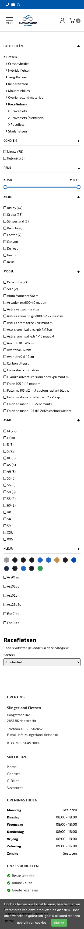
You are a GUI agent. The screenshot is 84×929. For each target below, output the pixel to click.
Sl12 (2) (12, 289)
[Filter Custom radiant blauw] (23, 568)
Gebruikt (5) (15, 158)
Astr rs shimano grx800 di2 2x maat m (34, 316)
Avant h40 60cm (18, 350)
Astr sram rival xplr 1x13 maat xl (30, 336)
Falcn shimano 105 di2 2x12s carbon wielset (38, 411)
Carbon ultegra (17, 363)
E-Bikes (13, 781)
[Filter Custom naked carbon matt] (15, 568)
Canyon (12, 242)
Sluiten (59, 923)
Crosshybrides (18, 64)
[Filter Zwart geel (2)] (23, 560)
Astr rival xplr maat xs (22, 309)
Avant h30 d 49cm (20, 343)
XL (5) (11, 458)
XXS (9, 539)
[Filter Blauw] (40, 560)
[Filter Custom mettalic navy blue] (7, 568)
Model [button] (42, 271)
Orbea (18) (14, 214)
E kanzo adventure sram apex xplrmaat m (37, 377)
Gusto (11, 255)
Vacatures (15, 788)
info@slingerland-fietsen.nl (38, 735)
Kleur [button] (42, 548)
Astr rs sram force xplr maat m (29, 323)
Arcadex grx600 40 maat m (26, 302)
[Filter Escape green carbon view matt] (40, 568)
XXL (9, 532)
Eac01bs (12, 614)
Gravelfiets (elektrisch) (27, 118)
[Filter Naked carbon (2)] (15, 560)
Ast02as (12, 586)
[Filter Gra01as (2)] (7, 560)
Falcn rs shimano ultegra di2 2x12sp (33, 397)
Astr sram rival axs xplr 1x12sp (29, 329)
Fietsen (11, 57)
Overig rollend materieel (25, 97)
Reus (10, 262)
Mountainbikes (18, 91)
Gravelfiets (18, 111)
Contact (13, 774)
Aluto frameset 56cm (22, 296)
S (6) (10, 444)
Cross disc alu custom (22, 370)
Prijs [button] (42, 167)
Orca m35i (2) (16, 282)
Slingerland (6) (17, 221)
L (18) (10, 438)
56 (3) (10, 485)
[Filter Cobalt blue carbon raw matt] (74, 560)
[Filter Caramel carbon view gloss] (57, 560)
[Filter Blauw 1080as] (49, 560)
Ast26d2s (13, 604)
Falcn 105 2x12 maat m (23, 384)
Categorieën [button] (42, 46)
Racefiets (17, 124)
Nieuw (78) (14, 151)
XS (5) (11, 465)
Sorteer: (10, 655)
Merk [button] (42, 197)
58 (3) (11, 492)
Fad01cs (12, 623)
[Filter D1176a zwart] (32, 568)
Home (12, 767)
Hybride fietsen (19, 70)
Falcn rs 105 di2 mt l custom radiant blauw (37, 390)
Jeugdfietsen (17, 77)
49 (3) (11, 471)
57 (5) (10, 451)
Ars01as (12, 577)
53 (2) (11, 499)
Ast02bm (13, 595)
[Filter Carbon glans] (65, 560)
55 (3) (10, 478)
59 (8, 526)
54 (8, 519)
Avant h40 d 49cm (20, 356)
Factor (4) (13, 235)
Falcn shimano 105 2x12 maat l (29, 404)
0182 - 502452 (32, 729)
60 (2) (11, 505)
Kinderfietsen (17, 84)
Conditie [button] (42, 140)
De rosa (12, 248)
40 (8, 512)
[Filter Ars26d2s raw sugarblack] (32, 560)
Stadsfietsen (17, 131)
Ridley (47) (14, 208)
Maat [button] (42, 420)
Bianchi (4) (14, 228)
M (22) (11, 431)
